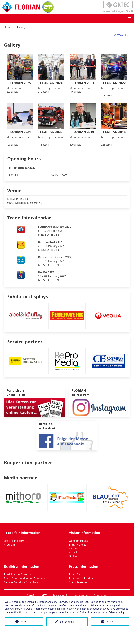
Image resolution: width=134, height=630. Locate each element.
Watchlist (123, 35)
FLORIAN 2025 (19, 83)
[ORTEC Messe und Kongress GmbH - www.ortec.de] (118, 7)
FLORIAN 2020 (51, 132)
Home (7, 27)
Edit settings (67, 621)
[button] (130, 18)
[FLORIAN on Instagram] (99, 407)
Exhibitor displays (27, 296)
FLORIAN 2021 (19, 132)
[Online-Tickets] (48, 7)
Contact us (100, 595)
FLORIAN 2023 (83, 83)
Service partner (24, 341)
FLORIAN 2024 (51, 83)
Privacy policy (61, 595)
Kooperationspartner (28, 462)
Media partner (20, 478)
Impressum (82, 595)
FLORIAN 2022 (114, 83)
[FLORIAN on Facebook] (67, 441)
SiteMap (32, 595)
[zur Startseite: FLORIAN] (20, 7)
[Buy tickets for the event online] (34, 407)
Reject (24, 621)
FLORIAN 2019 (83, 132)
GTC (44, 595)
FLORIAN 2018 (114, 132)
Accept (110, 621)
